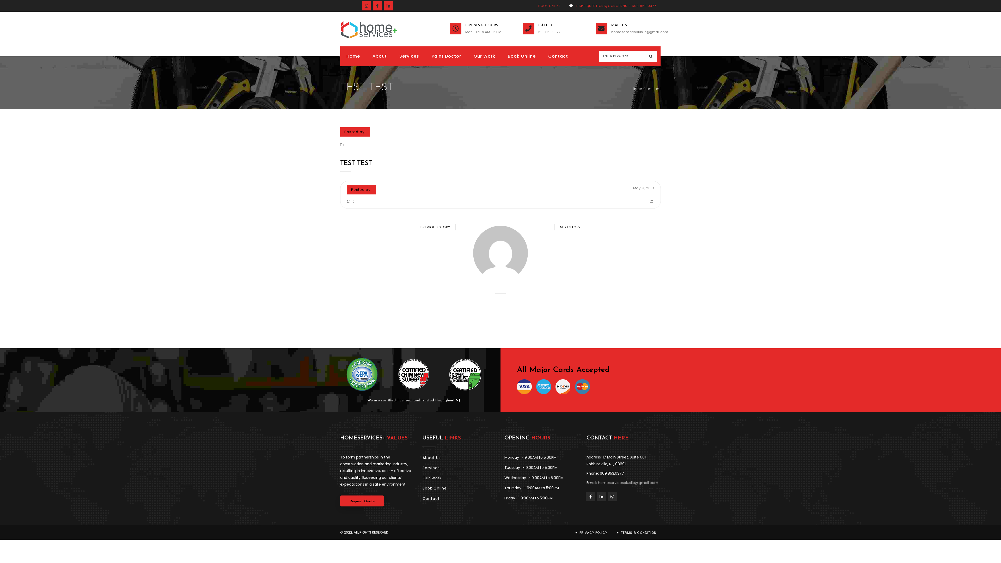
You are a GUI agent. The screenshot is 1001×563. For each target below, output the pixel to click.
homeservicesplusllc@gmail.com (636, 31)
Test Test (356, 163)
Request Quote (362, 501)
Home (636, 89)
